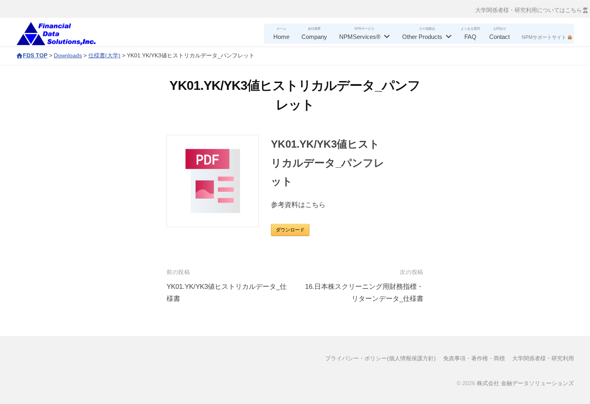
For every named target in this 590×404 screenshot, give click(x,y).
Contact (499, 36)
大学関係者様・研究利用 (543, 358)
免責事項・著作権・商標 (474, 358)
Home (281, 36)
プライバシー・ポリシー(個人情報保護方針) (380, 358)
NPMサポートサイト (544, 37)
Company (314, 36)
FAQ (470, 36)
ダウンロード (290, 230)
